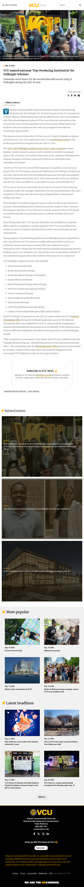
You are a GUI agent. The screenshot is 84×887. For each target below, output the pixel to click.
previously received (60, 139)
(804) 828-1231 (41, 826)
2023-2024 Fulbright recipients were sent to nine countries (36, 148)
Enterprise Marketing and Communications (41, 821)
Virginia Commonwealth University (41, 819)
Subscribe (40, 848)
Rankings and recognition (15, 391)
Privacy (23, 873)
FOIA (50, 873)
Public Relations (41, 824)
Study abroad (33, 391)
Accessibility (32, 873)
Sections (10, 5)
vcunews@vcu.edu (41, 829)
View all (42, 797)
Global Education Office (46, 346)
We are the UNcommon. (42, 882)
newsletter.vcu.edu (43, 375)
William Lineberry (13, 103)
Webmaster (43, 873)
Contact (15, 873)
